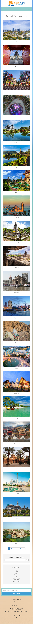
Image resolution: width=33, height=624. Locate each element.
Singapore (16, 318)
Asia (16, 573)
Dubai (16, 544)
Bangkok (16, 142)
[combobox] (16, 590)
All (16, 570)
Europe (16, 576)
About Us (16, 602)
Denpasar (16, 242)
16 (17, 549)
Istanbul (16, 217)
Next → (22, 549)
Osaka (16, 41)
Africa (16, 571)
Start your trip (16, 593)
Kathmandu (17, 443)
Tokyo (16, 92)
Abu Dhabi (16, 493)
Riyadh (16, 468)
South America (16, 581)
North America (16, 578)
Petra (16, 343)
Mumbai (16, 292)
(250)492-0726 (17, 610)
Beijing (16, 66)
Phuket (16, 192)
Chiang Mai (16, 393)
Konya (16, 518)
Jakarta (16, 368)
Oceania (16, 579)
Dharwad (16, 267)
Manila (16, 117)
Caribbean (16, 575)
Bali (16, 167)
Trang (16, 418)
